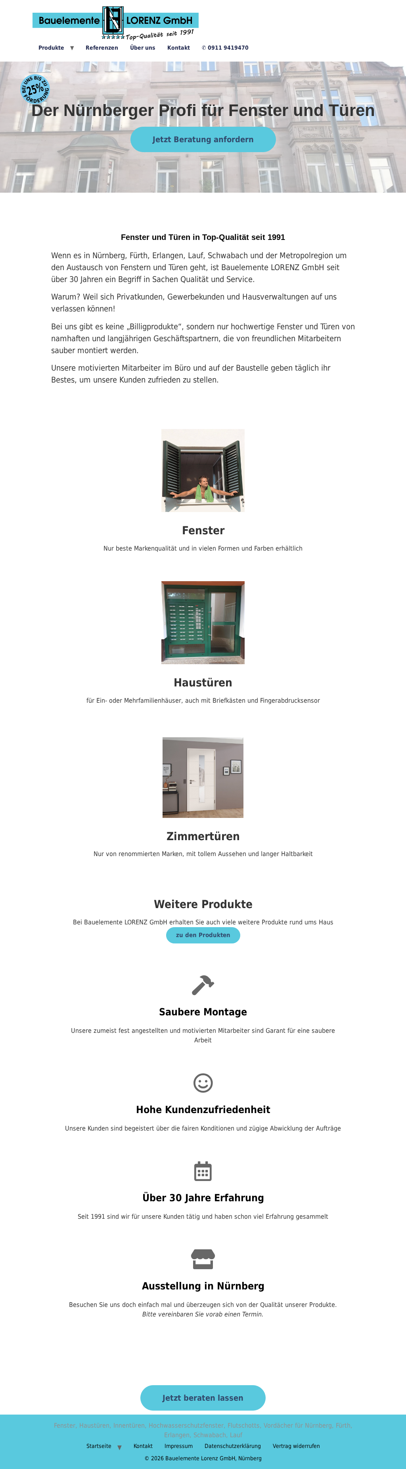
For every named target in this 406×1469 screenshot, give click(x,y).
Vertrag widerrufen (296, 1446)
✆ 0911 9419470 (225, 47)
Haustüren (203, 682)
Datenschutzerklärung (233, 1446)
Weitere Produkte (203, 904)
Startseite (98, 1446)
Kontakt (178, 47)
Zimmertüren (203, 836)
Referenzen (102, 47)
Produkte (51, 47)
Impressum (179, 1446)
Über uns (142, 47)
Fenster (203, 530)
